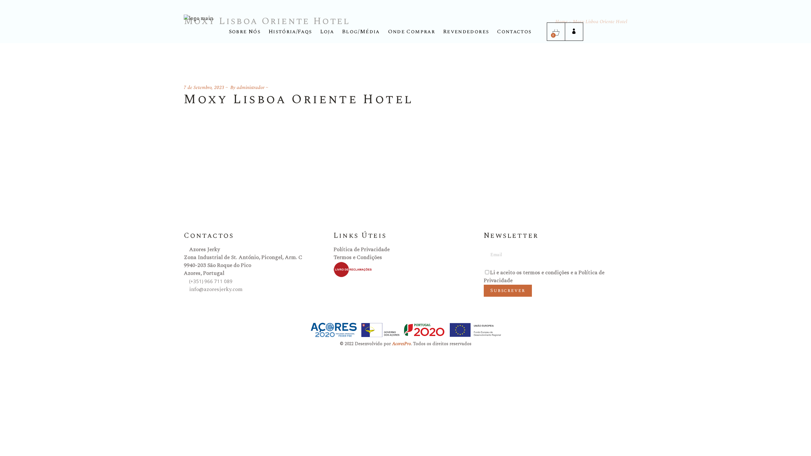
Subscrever (508, 290)
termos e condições (546, 273)
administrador (251, 87)
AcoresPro (401, 343)
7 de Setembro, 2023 (204, 87)
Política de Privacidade (362, 249)
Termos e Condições (358, 257)
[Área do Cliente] (574, 32)
